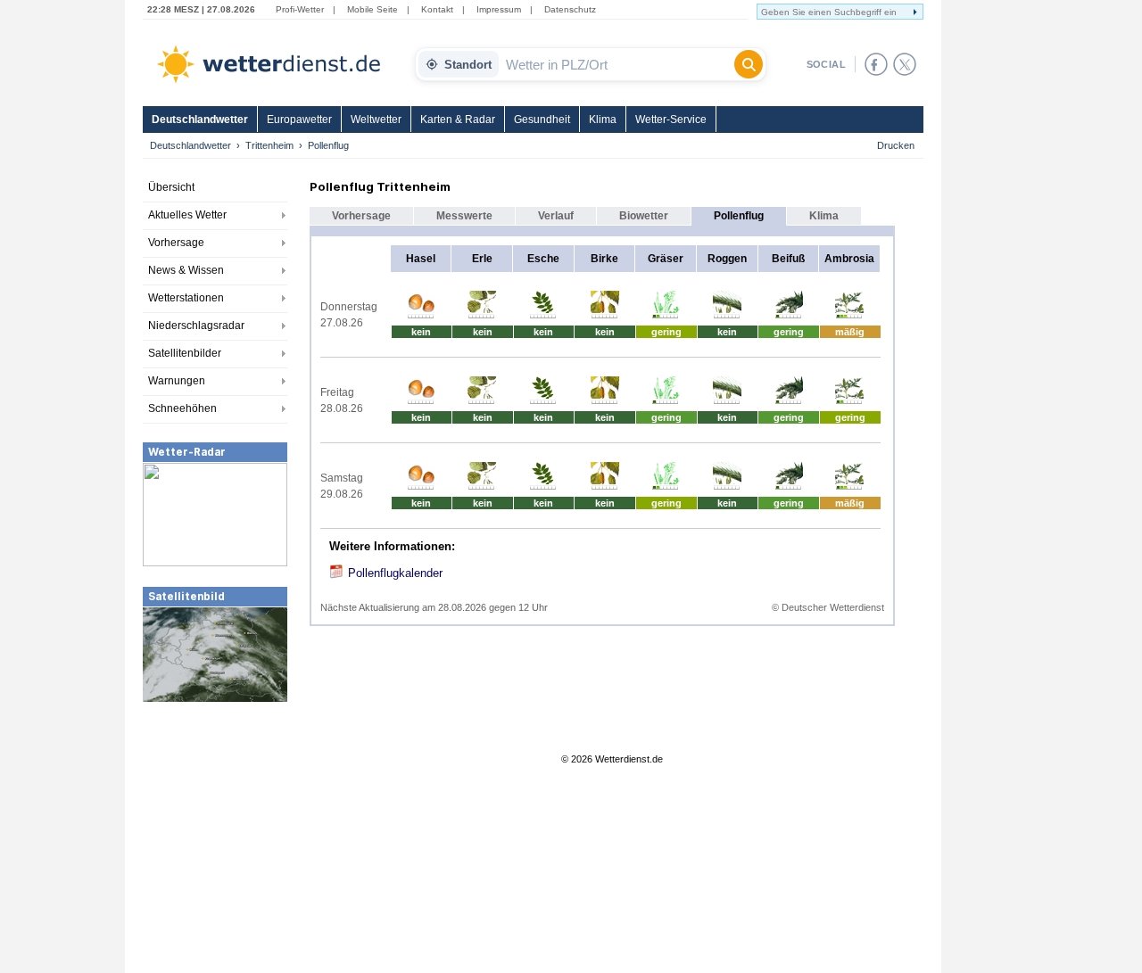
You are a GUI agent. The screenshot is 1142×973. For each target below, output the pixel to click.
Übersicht (171, 187)
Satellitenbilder (184, 353)
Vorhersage (176, 242)
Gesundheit (542, 119)
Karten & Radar (457, 119)
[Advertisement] (215, 837)
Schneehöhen (182, 408)
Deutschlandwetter (200, 119)
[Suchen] (748, 64)
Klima (603, 119)
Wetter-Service (671, 119)
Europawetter (299, 119)
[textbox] (616, 64)
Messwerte (464, 216)
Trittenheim (269, 145)
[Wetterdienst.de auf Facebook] (876, 64)
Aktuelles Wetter (187, 215)
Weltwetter (376, 119)
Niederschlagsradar (196, 325)
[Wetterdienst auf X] (904, 64)
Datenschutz (570, 9)
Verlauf (556, 216)
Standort (468, 64)
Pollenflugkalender (395, 573)
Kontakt (437, 9)
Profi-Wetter (300, 9)
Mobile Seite (372, 9)
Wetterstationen (186, 298)
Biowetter (643, 216)
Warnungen (176, 381)
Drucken (895, 145)
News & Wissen (186, 270)
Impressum (498, 9)
